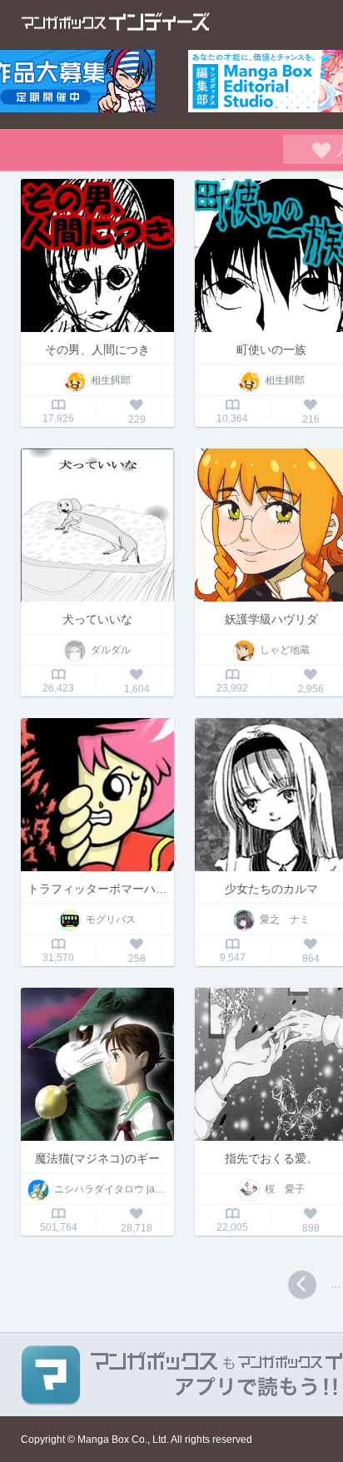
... (336, 1283)
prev (302, 1285)
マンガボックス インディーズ (116, 22)
